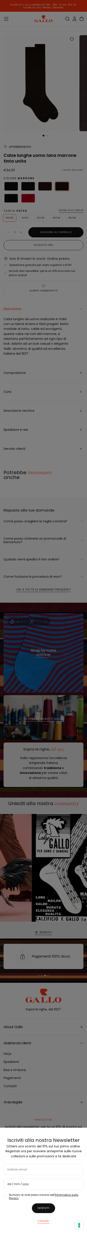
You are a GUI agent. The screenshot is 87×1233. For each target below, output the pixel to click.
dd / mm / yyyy (18, 1184)
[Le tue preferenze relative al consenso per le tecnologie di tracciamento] (79, 1225)
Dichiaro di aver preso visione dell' (43, 1196)
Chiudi (43, 1221)
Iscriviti (43, 1208)
